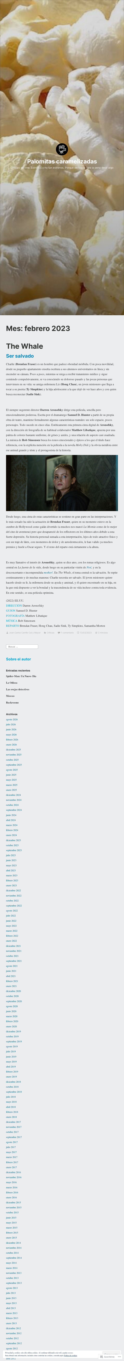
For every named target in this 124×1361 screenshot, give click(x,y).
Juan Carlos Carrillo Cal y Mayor (25, 632)
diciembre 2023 (13, 840)
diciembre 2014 (13, 1242)
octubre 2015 (12, 1212)
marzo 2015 (11, 1227)
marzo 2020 (11, 1016)
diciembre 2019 (13, 1031)
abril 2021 (11, 976)
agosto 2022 (12, 910)
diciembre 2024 (13, 794)
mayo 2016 (11, 1182)
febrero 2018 (12, 1111)
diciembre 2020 (13, 991)
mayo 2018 (11, 1101)
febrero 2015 (12, 1232)
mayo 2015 (11, 1222)
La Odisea (11, 683)
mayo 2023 (11, 865)
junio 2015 (11, 1217)
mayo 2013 (11, 1303)
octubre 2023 (12, 845)
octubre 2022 (12, 900)
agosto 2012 (12, 1348)
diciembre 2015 (13, 1202)
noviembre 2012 (13, 1333)
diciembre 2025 (13, 749)
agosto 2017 (12, 1142)
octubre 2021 (12, 955)
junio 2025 (11, 774)
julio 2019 (11, 1051)
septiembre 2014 (14, 1257)
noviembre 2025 (13, 754)
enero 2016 (11, 1197)
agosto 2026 (12, 719)
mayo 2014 (11, 1262)
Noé (89, 567)
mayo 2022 (11, 925)
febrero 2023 (12, 880)
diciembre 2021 (13, 945)
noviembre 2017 (13, 1126)
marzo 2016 (11, 1187)
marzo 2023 (11, 875)
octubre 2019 (12, 1036)
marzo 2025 (11, 784)
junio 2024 (11, 815)
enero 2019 (11, 1076)
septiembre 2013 (14, 1282)
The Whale (24, 346)
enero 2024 (11, 835)
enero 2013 (11, 1323)
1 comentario (67, 632)
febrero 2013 (12, 1318)
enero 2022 (11, 940)
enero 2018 (11, 1116)
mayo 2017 (11, 1152)
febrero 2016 (12, 1192)
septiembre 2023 (14, 850)
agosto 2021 (12, 965)
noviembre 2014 (13, 1247)
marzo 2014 (11, 1267)
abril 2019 (11, 1066)
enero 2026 (11, 744)
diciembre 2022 (13, 890)
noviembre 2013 (13, 1272)
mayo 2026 (11, 734)
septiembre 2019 (14, 1041)
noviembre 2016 (13, 1177)
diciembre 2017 (13, 1121)
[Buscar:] (22, 646)
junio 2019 (11, 1056)
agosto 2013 (12, 1287)
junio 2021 (11, 970)
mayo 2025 (11, 779)
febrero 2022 (12, 935)
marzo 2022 (11, 930)
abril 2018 (11, 1106)
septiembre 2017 (14, 1137)
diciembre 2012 (13, 1328)
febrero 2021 (12, 981)
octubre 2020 (12, 996)
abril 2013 (11, 1308)
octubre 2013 (12, 1277)
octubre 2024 (12, 804)
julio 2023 (11, 855)
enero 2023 (11, 885)
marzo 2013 (11, 1313)
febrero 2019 (12, 1071)
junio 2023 (11, 860)
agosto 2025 (12, 769)
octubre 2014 (12, 1252)
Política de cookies (70, 1355)
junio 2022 (11, 920)
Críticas (50, 632)
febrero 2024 (12, 830)
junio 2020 (11, 1011)
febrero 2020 (12, 1021)
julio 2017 (11, 1147)
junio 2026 (11, 729)
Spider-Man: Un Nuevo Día (21, 676)
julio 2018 (11, 1096)
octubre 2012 (12, 1338)
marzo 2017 (11, 1157)
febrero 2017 (12, 1162)
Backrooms (12, 702)
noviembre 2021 (13, 950)
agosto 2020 (12, 1006)
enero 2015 (11, 1237)
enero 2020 (11, 1026)
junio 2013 (11, 1298)
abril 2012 (11, 1358)
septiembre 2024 (14, 809)
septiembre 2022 (14, 905)
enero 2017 (11, 1167)
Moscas (10, 696)
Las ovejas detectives (17, 689)
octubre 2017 (12, 1131)
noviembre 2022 (13, 895)
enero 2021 (11, 986)
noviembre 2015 (13, 1207)
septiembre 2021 (14, 960)
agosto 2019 (12, 1046)
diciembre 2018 (13, 1081)
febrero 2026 (12, 739)
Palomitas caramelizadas (62, 161)
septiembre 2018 (14, 1091)
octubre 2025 (12, 759)
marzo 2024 (11, 825)
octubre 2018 (12, 1086)
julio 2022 (11, 915)
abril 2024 (11, 820)
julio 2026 (11, 724)
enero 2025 (11, 789)
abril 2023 (11, 870)
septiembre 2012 (14, 1343)
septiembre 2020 (14, 1001)
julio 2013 (11, 1292)
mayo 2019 (11, 1061)
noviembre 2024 (13, 799)
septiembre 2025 (14, 764)
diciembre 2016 (13, 1172)
